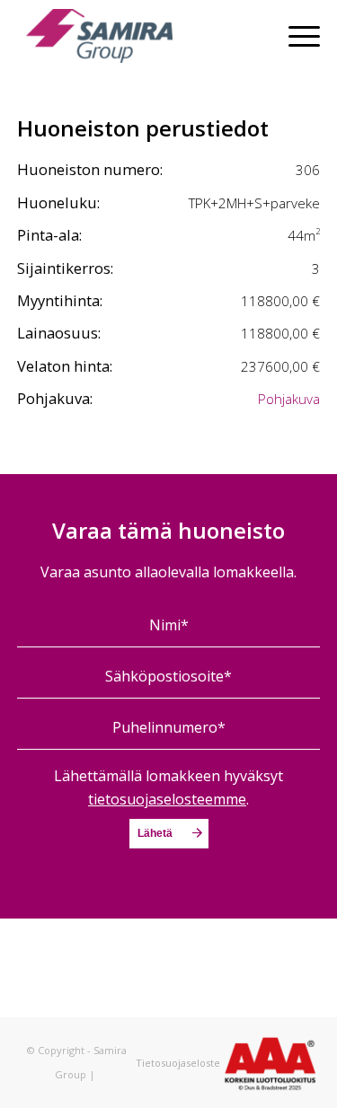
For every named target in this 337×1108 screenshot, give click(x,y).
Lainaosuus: (59, 332)
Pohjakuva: (55, 398)
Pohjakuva (289, 399)
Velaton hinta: (64, 366)
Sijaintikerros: (65, 268)
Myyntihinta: (59, 300)
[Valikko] (295, 36)
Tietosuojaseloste (178, 1062)
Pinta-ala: (49, 234)
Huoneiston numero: (90, 169)
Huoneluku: (58, 202)
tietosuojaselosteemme (167, 799)
